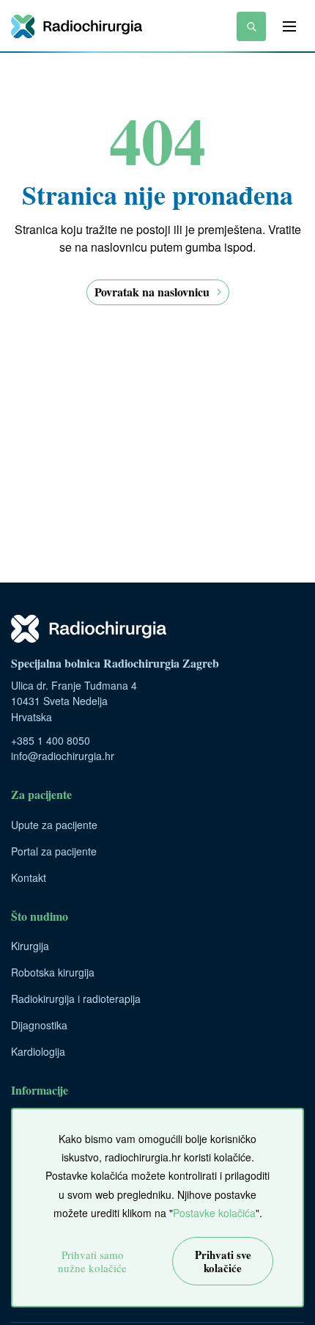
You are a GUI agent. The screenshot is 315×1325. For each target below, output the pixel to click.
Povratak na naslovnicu (152, 291)
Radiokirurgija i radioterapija (76, 998)
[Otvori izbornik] (289, 26)
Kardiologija (38, 1051)
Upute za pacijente (54, 824)
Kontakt (28, 877)
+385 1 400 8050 (50, 740)
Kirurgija (30, 945)
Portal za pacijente (54, 851)
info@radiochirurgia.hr (62, 755)
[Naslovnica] (76, 26)
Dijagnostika (39, 1025)
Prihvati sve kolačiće (223, 1261)
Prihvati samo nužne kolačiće (92, 1261)
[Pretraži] (251, 26)
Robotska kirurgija (52, 972)
